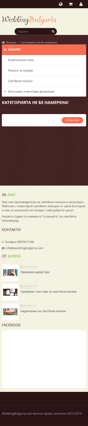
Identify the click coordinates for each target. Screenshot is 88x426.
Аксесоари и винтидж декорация (31, 91)
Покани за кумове (20, 70)
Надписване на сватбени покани (43, 311)
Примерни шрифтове (35, 272)
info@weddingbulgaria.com (24, 248)
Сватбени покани (20, 81)
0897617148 (25, 242)
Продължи (72, 120)
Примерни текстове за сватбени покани (48, 291)
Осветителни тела (21, 60)
